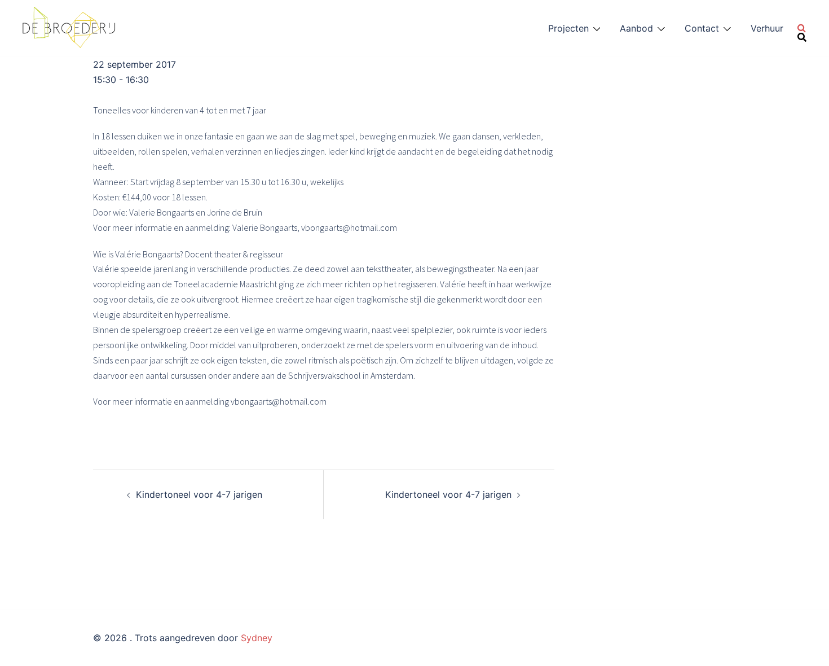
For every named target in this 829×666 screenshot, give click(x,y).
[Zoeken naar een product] (801, 28)
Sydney (256, 637)
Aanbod (636, 28)
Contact (702, 28)
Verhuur (767, 28)
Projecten (568, 28)
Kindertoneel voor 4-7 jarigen (199, 494)
